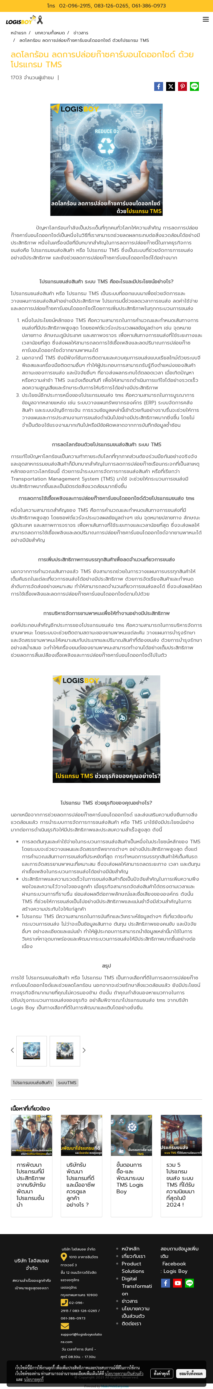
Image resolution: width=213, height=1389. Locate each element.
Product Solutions (133, 1267)
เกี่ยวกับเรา (133, 1256)
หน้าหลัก (131, 1249)
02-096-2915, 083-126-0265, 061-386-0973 (111, 6)
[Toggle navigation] (206, 20)
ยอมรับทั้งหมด (191, 1373)
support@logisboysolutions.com (81, 1338)
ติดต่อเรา (131, 1323)
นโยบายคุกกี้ (34, 1379)
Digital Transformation (137, 1286)
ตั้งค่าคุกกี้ (162, 1373)
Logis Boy (176, 1271)
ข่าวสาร (130, 1301)
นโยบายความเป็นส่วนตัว (135, 1312)
